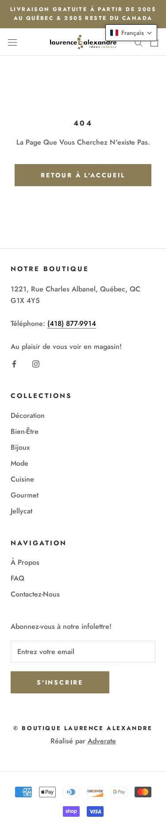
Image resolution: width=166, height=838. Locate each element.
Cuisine (22, 479)
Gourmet (25, 495)
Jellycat (21, 511)
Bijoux (20, 447)
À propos (25, 562)
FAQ (17, 578)
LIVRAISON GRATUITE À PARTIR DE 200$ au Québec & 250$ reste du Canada (83, 13)
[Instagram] (35, 363)
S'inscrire (60, 682)
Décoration (28, 415)
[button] (131, 33)
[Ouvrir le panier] (154, 42)
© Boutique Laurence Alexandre (82, 728)
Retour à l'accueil (83, 175)
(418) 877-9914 (71, 323)
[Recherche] (139, 42)
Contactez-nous (35, 594)
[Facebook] (14, 363)
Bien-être (25, 431)
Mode (19, 463)
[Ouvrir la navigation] (12, 42)
